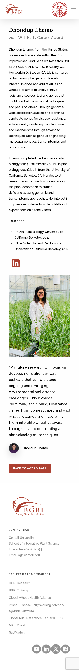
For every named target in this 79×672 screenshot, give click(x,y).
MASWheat (17, 625)
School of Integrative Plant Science (34, 543)
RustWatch (17, 632)
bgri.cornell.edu (29, 555)
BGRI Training (18, 590)
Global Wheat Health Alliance (30, 598)
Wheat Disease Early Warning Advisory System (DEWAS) (36, 608)
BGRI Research (19, 583)
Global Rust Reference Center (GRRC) (36, 618)
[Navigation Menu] (73, 10)
